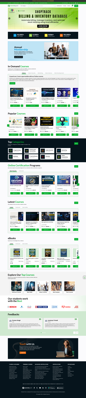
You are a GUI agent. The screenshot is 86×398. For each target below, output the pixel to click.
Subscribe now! (19, 56)
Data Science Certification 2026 (63, 185)
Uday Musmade (60, 224)
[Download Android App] (51, 388)
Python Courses (25, 366)
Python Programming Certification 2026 (46, 186)
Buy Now (15, 105)
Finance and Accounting (13, 367)
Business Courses (12, 371)
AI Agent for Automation (78, 98)
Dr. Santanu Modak (60, 261)
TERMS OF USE (43, 383)
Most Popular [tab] (13, 171)
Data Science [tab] (48, 73)
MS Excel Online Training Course (15, 127)
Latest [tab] (11, 207)
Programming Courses (12, 366)
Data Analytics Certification (39, 378)
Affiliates (69, 372)
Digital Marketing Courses (13, 377)
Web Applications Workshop (47, 222)
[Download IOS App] (60, 388)
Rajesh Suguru (21, 261)
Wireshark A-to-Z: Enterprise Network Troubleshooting (32, 222)
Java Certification (55, 373)
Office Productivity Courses (13, 376)
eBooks (68, 5)
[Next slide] (78, 97)
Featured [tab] (21, 171)
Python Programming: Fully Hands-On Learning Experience (16, 98)
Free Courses (70, 373)
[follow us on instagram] (45, 388)
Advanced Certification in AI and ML (40, 374)
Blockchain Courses (26, 378)
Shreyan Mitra (29, 100)
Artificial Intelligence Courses (27, 370)
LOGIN (76, 5)
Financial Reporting (77, 258)
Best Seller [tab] (25, 207)
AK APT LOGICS (13, 100)
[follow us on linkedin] (43, 388)
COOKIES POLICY (58, 383)
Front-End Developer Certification (58, 370)
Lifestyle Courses (11, 373)
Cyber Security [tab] (31, 73)
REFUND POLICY (53, 383)
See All (76, 113)
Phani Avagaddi (45, 100)
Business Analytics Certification (57, 366)
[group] (16, 287)
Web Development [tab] (59, 73)
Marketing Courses (12, 370)
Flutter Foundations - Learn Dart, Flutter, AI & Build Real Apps (15, 223)
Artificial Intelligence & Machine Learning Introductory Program (48, 98)
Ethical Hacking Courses (26, 376)
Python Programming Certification (58, 372)
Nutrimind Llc (37, 261)
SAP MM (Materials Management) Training (76, 127)
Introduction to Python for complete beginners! (31, 98)
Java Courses (25, 367)
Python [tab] (24, 73)
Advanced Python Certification (39, 372)
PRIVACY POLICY (47, 383)
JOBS (34, 383)
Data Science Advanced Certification (40, 367)
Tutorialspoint (12, 129)
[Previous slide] (8, 125)
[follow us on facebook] (34, 388)
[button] (9, 18)
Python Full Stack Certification (39, 377)
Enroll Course (33, 105)
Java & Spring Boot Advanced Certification (41, 366)
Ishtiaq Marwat (43, 129)
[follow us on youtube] (40, 388)
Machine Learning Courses (27, 372)
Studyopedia (60, 100)
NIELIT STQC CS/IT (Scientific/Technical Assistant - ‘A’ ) (63, 259)
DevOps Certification (56, 367)
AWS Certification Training (57, 371)
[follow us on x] (37, 388)
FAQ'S (62, 383)
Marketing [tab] (40, 73)
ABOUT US (24, 383)
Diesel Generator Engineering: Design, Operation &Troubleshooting (63, 223)
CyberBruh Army (29, 224)
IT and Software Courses (13, 372)
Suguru (11, 261)
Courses (64, 5)
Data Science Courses (26, 373)
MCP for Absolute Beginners (63, 98)
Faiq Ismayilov (28, 261)
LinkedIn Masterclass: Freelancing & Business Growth (46, 127)
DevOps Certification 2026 (15, 185)
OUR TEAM (27, 383)
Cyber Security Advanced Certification (41, 373)
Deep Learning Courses (26, 371)
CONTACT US (38, 383)
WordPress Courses (12, 378)
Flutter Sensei (13, 224)
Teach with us (70, 376)
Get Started (12, 83)
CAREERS (31, 383)
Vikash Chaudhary (28, 129)
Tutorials (69, 370)
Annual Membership (71, 371)
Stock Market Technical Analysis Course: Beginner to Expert (31, 127)
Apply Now (23, 352)
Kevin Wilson (44, 224)
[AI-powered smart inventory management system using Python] (43, 18)
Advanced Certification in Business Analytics (42, 371)
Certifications (59, 5)
